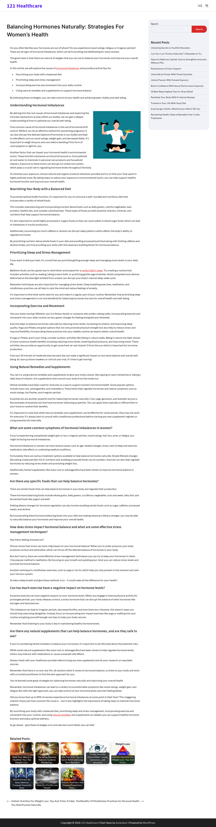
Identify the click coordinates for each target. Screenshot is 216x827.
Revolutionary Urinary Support (166, 68)
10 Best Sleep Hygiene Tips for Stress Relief (172, 91)
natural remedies (61, 714)
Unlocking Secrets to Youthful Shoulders (170, 47)
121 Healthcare (24, 5)
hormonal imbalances (67, 68)
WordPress (149, 822)
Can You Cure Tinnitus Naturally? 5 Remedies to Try (176, 53)
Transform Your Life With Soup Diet (168, 103)
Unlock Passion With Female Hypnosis (169, 80)
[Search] (206, 5)
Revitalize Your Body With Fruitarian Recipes (173, 97)
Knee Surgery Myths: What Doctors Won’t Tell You (175, 108)
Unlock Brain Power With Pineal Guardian (171, 74)
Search (154, 23)
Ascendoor (121, 822)
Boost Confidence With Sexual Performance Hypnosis (177, 85)
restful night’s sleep (92, 270)
